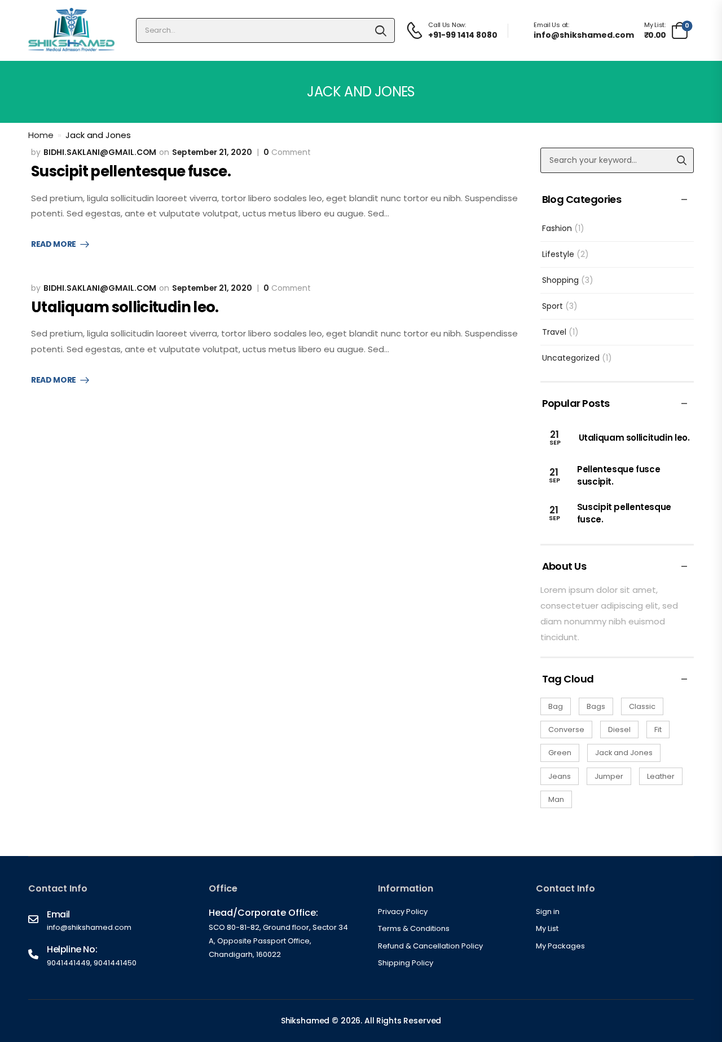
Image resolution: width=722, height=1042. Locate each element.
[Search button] (381, 30)
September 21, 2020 (212, 152)
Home (41, 135)
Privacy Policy (403, 911)
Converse (566, 729)
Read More (53, 245)
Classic (642, 706)
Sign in (548, 911)
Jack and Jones (624, 752)
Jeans (559, 776)
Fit (658, 729)
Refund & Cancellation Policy (430, 946)
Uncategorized (571, 357)
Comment (287, 152)
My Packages (560, 946)
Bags (596, 706)
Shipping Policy (405, 962)
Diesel (619, 729)
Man (556, 799)
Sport (552, 306)
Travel (554, 332)
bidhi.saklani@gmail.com (99, 152)
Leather (661, 776)
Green (559, 752)
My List (547, 928)
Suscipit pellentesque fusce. (131, 171)
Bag (555, 706)
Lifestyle (558, 254)
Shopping (560, 280)
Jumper (609, 776)
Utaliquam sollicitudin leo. (125, 307)
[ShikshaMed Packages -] (71, 30)
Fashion (557, 228)
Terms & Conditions (414, 928)
